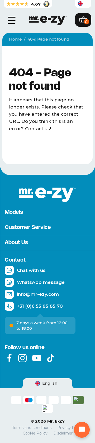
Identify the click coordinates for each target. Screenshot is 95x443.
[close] (11, 20)
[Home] (47, 20)
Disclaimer (63, 433)
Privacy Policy (70, 427)
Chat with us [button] (31, 270)
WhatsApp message (41, 282)
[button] (83, 4)
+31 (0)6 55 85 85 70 (40, 306)
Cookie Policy (35, 433)
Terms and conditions (31, 427)
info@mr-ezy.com (38, 294)
